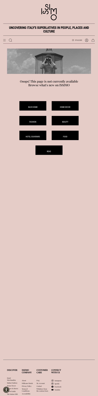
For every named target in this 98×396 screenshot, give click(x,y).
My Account (40, 383)
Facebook (58, 387)
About (24, 380)
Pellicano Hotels (27, 383)
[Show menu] (4, 40)
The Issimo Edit (12, 394)
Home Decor (11, 386)
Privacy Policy (27, 386)
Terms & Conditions (25, 390)
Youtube (57, 390)
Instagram (58, 381)
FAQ (37, 380)
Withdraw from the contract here (42, 390)
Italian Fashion (12, 383)
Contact (39, 386)
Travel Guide (11, 391)
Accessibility (26, 394)
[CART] (93, 40)
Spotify (57, 384)
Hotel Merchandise (11, 379)
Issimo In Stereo (12, 388)
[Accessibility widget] (6, 390)
